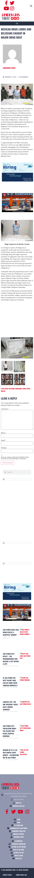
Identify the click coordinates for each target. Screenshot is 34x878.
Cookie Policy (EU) (21, 875)
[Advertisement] (17, 317)
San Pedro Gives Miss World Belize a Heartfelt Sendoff (11, 632)
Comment (5, 409)
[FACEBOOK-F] (6, 3)
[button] (31, 5)
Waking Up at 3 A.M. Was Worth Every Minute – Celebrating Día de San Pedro (11, 754)
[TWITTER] (12, 3)
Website (4, 448)
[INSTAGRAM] (12, 8)
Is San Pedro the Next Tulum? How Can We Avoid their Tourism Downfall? (10, 682)
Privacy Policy (7, 875)
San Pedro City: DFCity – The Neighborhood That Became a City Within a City (11, 659)
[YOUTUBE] (6, 8)
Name (3, 433)
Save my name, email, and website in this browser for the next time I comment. (15, 457)
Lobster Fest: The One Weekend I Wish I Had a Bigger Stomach (10, 706)
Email (3, 440)
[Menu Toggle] (17, 23)
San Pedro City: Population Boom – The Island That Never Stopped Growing (10, 731)
